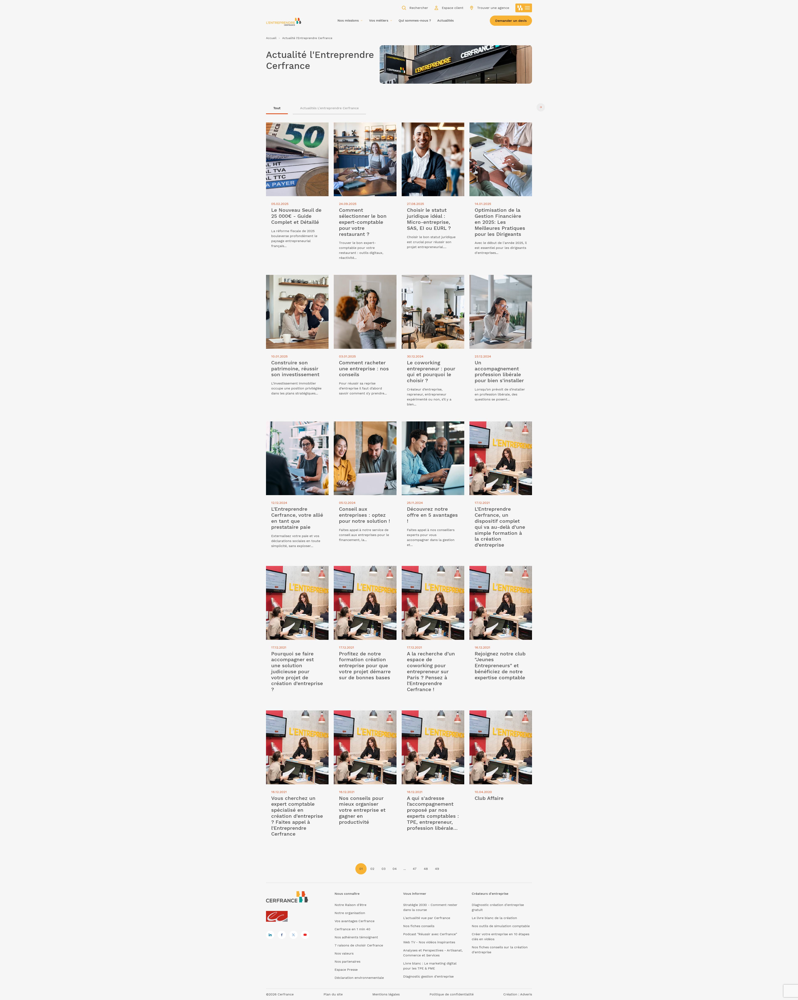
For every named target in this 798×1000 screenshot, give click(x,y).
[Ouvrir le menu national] (523, 8)
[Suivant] (541, 107)
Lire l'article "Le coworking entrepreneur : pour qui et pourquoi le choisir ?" (433, 282)
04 (395, 869)
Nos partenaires (347, 961)
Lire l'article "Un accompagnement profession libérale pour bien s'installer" (497, 282)
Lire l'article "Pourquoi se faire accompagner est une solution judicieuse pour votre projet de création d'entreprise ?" (291, 575)
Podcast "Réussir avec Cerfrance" (430, 934)
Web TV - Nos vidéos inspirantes (429, 942)
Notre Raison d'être (350, 905)
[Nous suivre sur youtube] (305, 935)
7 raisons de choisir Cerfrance (359, 945)
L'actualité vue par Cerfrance (426, 918)
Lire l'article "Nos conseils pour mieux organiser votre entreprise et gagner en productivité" (364, 718)
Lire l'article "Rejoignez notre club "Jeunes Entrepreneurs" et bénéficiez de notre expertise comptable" (499, 573)
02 (372, 869)
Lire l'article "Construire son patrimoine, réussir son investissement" (289, 282)
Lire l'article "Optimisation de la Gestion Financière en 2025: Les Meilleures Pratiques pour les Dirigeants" (495, 132)
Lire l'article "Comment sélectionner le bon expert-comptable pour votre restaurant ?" (363, 130)
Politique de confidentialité (452, 994)
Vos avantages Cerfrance (354, 921)
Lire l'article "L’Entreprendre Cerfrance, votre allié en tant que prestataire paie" (293, 429)
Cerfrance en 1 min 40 (352, 929)
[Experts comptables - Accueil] (278, 916)
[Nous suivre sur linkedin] (270, 935)
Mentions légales (386, 994)
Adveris (526, 994)
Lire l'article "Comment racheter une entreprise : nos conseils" (364, 279)
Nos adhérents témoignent (356, 937)
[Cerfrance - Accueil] (283, 22)
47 (414, 869)
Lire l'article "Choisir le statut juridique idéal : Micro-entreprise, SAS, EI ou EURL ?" (433, 130)
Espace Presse (346, 970)
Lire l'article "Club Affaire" (490, 713)
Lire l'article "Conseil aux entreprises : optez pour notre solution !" (364, 426)
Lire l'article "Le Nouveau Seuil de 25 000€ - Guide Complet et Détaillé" (295, 127)
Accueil (271, 38)
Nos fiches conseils (418, 926)
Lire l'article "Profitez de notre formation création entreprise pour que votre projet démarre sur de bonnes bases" (362, 575)
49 (437, 869)
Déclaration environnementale (359, 978)
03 (383, 869)
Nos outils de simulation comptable (501, 926)
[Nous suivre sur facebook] (282, 935)
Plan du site (333, 994)
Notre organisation (350, 913)
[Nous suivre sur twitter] (293, 935)
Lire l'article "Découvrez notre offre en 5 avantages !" (430, 426)
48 (426, 869)
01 (361, 869)
